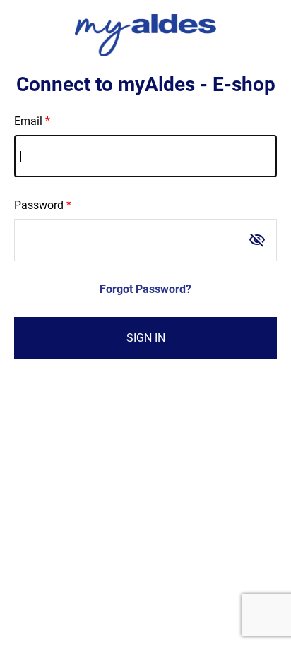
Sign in (145, 338)
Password (39, 205)
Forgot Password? (145, 289)
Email (28, 121)
